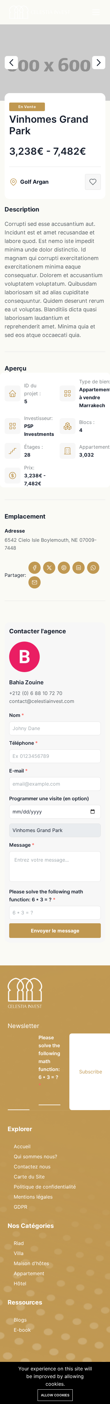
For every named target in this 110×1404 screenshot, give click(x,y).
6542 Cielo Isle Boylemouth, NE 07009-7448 (51, 544)
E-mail (16, 771)
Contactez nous (32, 1166)
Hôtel (20, 1283)
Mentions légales (33, 1197)
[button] (11, 62)
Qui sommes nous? (35, 1156)
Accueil (22, 1146)
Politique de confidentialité (45, 1187)
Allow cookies (55, 1395)
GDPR (20, 1207)
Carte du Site (29, 1177)
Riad (19, 1243)
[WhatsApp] (93, 568)
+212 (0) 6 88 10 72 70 (35, 693)
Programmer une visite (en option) (49, 798)
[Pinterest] (64, 568)
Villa (19, 1253)
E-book (22, 1330)
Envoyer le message (55, 931)
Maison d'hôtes (31, 1263)
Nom (14, 715)
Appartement (29, 1273)
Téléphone (21, 743)
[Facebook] (34, 568)
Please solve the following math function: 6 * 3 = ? (46, 895)
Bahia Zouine (26, 682)
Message (20, 845)
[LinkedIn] (78, 568)
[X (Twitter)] (49, 568)
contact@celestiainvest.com (41, 701)
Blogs (20, 1320)
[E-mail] (34, 582)
